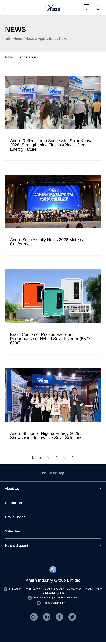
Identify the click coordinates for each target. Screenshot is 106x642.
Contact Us (13, 503)
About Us (12, 488)
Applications (28, 57)
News (9, 57)
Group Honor (15, 517)
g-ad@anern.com (55, 602)
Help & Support (16, 545)
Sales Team (14, 531)
